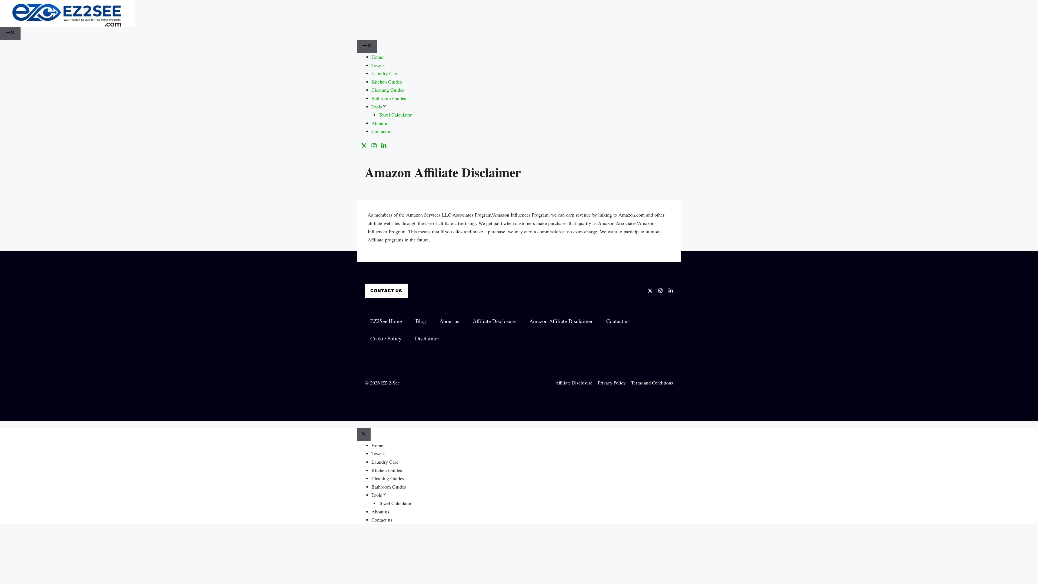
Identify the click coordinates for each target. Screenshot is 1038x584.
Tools (376, 106)
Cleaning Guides (387, 90)
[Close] (364, 434)
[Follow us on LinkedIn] (384, 146)
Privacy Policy (612, 383)
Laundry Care (384, 73)
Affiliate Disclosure (574, 383)
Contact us (381, 131)
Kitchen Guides (386, 81)
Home (377, 57)
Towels (378, 65)
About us (380, 123)
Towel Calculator (395, 114)
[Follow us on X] (364, 146)
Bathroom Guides (388, 98)
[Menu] (10, 33)
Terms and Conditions (652, 383)
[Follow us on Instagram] (374, 146)
